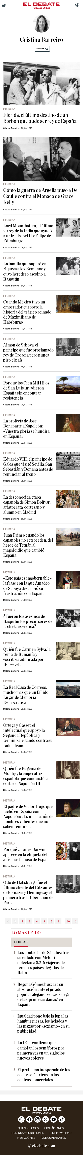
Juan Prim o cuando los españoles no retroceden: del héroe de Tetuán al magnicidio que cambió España (28, 545)
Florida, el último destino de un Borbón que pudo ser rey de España (39, 118)
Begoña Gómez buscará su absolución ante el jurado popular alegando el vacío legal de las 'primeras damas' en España (44, 994)
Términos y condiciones (27, 1133)
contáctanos (54, 1128)
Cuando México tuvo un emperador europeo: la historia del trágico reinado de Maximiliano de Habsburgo (27, 312)
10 (68, 921)
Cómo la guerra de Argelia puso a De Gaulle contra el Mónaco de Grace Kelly (40, 196)
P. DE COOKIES (26, 1138)
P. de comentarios (53, 1138)
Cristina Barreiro (11, 128)
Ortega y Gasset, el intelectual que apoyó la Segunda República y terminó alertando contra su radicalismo (28, 735)
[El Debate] (41, 4)
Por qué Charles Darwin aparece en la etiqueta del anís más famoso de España (27, 854)
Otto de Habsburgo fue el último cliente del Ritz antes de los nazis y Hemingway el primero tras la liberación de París (28, 892)
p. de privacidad (60, 1133)
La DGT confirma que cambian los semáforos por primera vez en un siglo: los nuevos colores (41, 1050)
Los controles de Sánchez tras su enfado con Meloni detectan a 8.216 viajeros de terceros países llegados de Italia (43, 962)
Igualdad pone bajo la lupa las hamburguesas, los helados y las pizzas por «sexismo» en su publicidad (43, 1024)
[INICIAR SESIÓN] (77, 5)
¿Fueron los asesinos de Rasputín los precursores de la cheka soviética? (27, 621)
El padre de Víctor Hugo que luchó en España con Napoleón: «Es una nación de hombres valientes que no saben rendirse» (28, 816)
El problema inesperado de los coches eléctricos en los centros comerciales (43, 1075)
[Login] (77, 5)
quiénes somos (28, 1128)
